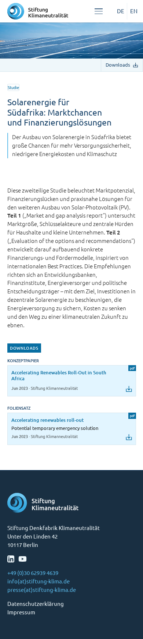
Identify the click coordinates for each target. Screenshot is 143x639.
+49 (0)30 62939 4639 (32, 572)
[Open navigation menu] (98, 11)
